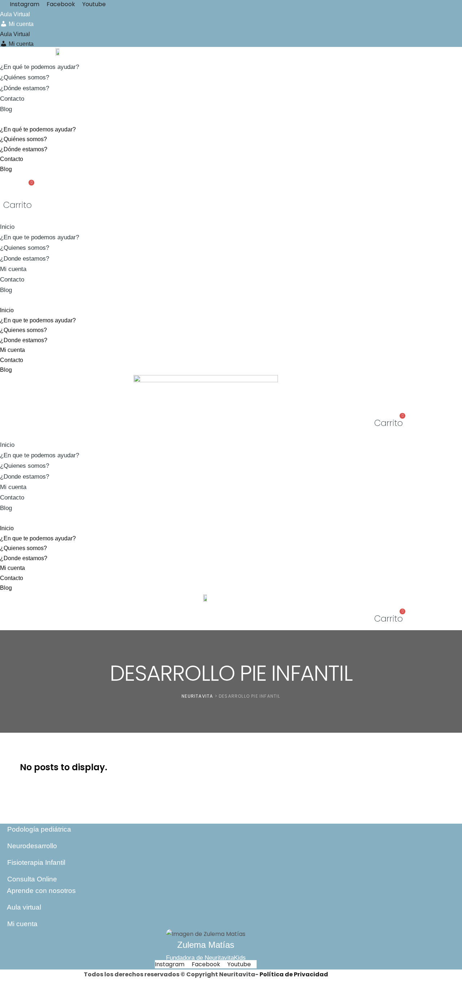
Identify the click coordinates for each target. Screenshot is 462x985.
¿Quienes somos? (24, 247)
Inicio (7, 226)
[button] (161, 119)
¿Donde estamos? (24, 258)
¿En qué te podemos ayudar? (39, 67)
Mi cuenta (13, 269)
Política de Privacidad (294, 974)
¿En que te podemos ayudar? (39, 237)
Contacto (12, 98)
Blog (6, 109)
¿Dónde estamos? (24, 88)
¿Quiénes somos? (24, 77)
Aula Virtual (15, 14)
